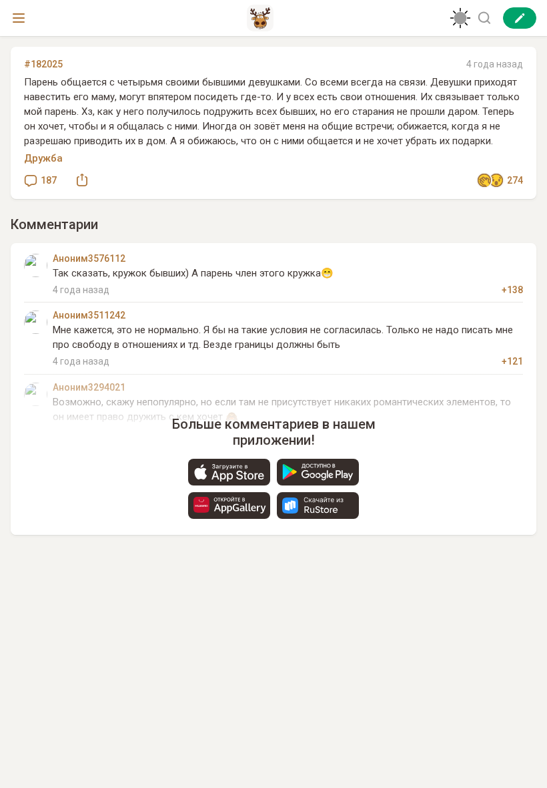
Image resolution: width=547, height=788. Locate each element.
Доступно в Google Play (318, 472)
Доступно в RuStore (318, 505)
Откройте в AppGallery (229, 505)
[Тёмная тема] (460, 18)
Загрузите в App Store (229, 472)
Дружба (43, 158)
